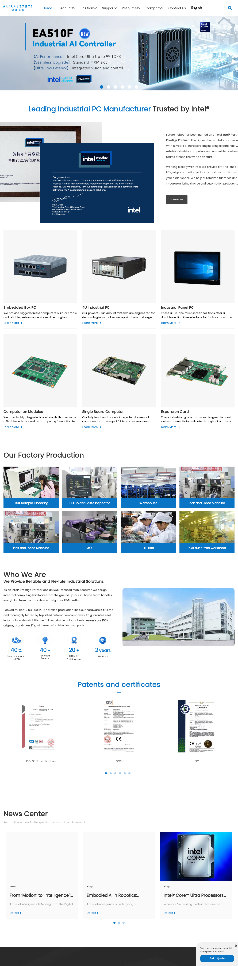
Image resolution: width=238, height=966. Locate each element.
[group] (119, 875)
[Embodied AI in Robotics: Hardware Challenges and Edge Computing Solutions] (119, 856)
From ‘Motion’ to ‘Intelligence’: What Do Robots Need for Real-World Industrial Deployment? (42, 895)
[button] (230, 8)
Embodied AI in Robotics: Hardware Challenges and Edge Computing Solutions (114, 895)
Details (14, 913)
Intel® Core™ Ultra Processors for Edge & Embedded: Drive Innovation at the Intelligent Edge (194, 895)
